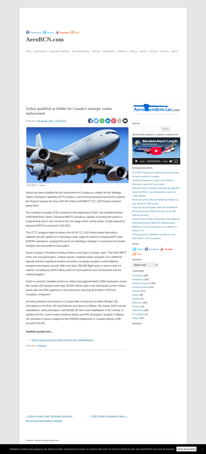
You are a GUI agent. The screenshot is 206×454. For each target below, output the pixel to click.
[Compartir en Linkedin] (108, 122)
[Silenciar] (171, 161)
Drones (143, 51)
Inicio (28, 51)
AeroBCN (45, 39)
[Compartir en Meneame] (120, 122)
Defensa (96, 51)
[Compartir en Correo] (125, 122)
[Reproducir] (136, 161)
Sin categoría (138, 314)
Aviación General (81, 51)
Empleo (133, 51)
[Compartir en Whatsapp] (102, 122)
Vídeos (174, 51)
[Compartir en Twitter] (96, 122)
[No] (202, 449)
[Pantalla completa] (176, 161)
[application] (156, 150)
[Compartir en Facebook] (91, 122)
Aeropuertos (40, 51)
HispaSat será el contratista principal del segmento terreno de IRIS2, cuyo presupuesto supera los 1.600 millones (156, 192)
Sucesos (153, 51)
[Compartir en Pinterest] (114, 122)
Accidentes (137, 275)
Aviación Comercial (59, 51)
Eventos (164, 51)
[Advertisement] (103, 19)
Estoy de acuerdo (186, 449)
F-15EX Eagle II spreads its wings (109, 416)
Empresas (122, 51)
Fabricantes (109, 51)
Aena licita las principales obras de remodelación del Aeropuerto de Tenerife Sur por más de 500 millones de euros (155, 211)
